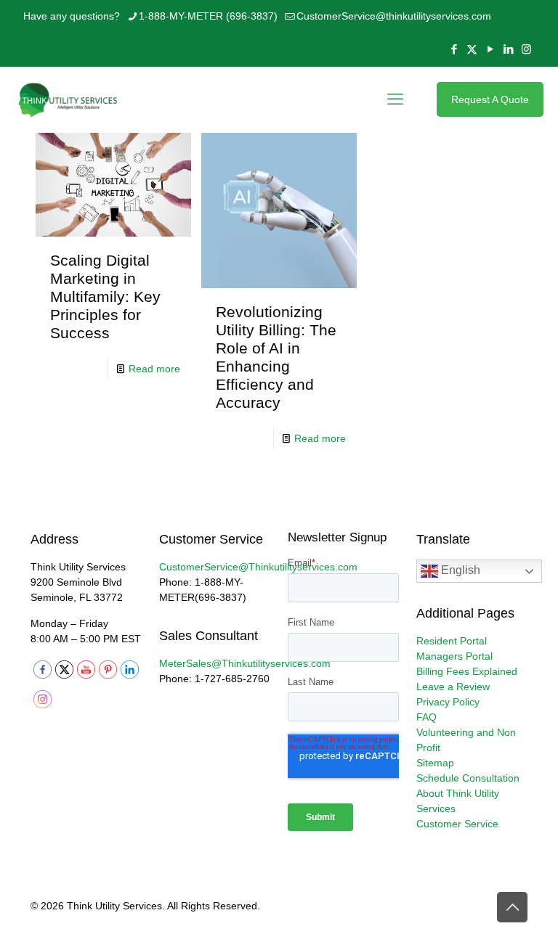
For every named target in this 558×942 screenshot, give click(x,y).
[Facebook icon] (453, 49)
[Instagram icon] (526, 49)
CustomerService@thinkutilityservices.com (393, 16)
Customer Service (457, 824)
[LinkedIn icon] (508, 49)
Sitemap (435, 763)
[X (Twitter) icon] (471, 49)
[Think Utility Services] (69, 99)
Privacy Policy (448, 702)
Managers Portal (454, 656)
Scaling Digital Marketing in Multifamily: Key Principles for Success (105, 296)
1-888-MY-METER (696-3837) (208, 16)
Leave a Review (453, 686)
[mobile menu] (395, 99)
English (459, 571)
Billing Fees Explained (466, 671)
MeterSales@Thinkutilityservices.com (245, 663)
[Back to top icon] (512, 907)
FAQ (426, 717)
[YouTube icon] (490, 49)
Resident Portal (451, 641)
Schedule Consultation (467, 778)
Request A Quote (490, 99)
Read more (154, 368)
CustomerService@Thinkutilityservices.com (258, 567)
